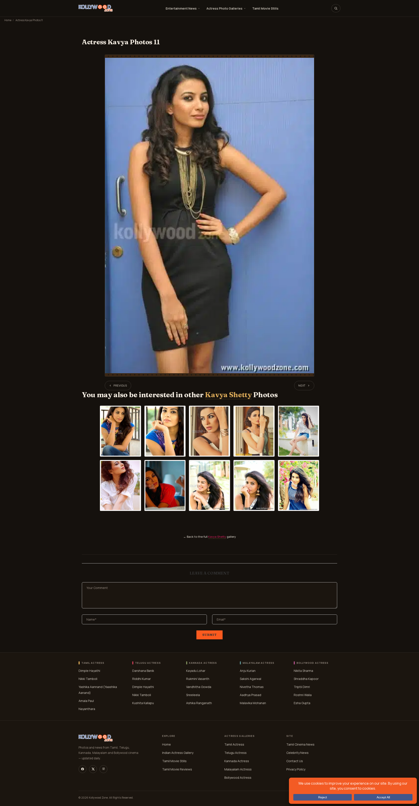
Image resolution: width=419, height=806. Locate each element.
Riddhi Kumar (141, 679)
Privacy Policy (295, 769)
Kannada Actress (236, 761)
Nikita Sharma (303, 671)
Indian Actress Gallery (177, 753)
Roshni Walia (303, 695)
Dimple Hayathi (89, 671)
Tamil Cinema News (300, 744)
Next (302, 385)
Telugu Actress (235, 753)
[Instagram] (103, 769)
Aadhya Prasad (250, 695)
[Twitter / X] (93, 769)
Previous (120, 385)
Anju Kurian (248, 671)
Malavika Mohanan (253, 703)
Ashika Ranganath (199, 703)
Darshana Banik (143, 671)
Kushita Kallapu (143, 703)
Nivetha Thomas (252, 687)
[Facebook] (82, 769)
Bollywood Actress (237, 777)
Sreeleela (193, 695)
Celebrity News (297, 753)
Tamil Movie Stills (265, 8)
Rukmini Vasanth (197, 679)
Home (7, 20)
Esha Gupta (302, 703)
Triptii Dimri (302, 687)
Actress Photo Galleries (224, 8)
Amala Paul (86, 701)
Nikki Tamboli (88, 679)
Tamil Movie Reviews (177, 769)
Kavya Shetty (228, 394)
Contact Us (294, 761)
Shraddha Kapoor (306, 679)
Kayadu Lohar (195, 671)
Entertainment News (181, 8)
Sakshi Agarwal (250, 679)
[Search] (335, 8)
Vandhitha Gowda (198, 687)
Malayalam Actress (238, 769)
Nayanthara (87, 709)
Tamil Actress (234, 744)
